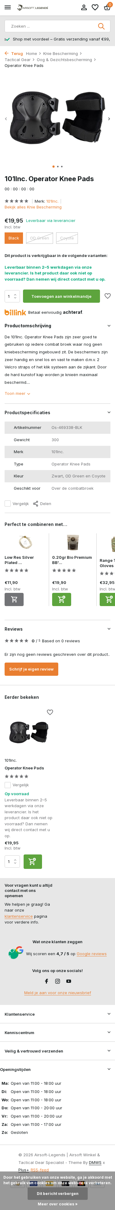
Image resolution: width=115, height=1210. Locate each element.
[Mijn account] (84, 7)
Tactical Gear (18, 59)
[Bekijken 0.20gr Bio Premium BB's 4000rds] (73, 544)
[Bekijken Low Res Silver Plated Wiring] (25, 544)
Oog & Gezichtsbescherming (64, 59)
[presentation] (6, 119)
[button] (53, 166)
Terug (16, 53)
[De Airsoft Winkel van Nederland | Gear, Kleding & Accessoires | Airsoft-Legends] (32, 8)
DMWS (95, 1162)
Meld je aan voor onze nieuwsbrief (57, 992)
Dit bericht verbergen (58, 1193)
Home (31, 53)
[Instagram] (57, 981)
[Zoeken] (102, 26)
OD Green (39, 237)
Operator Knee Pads (24, 767)
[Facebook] (46, 981)
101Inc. (52, 201)
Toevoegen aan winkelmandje (61, 296)
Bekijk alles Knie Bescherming (33, 206)
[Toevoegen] (61, 599)
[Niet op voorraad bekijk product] (14, 599)
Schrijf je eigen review (31, 669)
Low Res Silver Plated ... (19, 560)
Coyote (67, 237)
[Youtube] (68, 981)
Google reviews (92, 953)
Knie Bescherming (60, 53)
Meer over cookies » (58, 1204)
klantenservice (19, 916)
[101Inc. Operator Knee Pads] (29, 732)
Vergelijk (21, 503)
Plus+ (23, 1169)
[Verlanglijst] (95, 7)
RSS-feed (40, 1169)
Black (14, 237)
